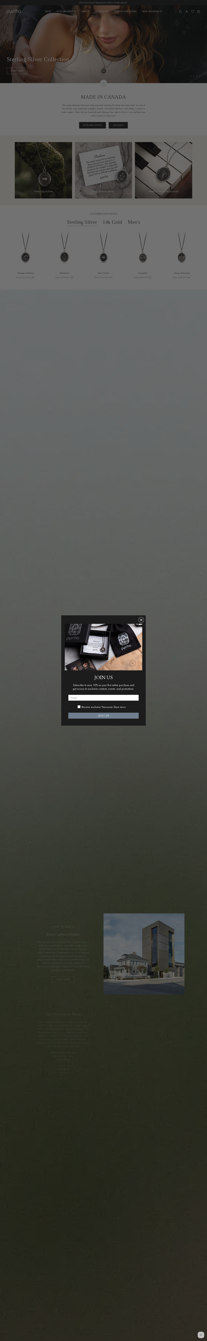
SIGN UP (103, 715)
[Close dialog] (141, 619)
